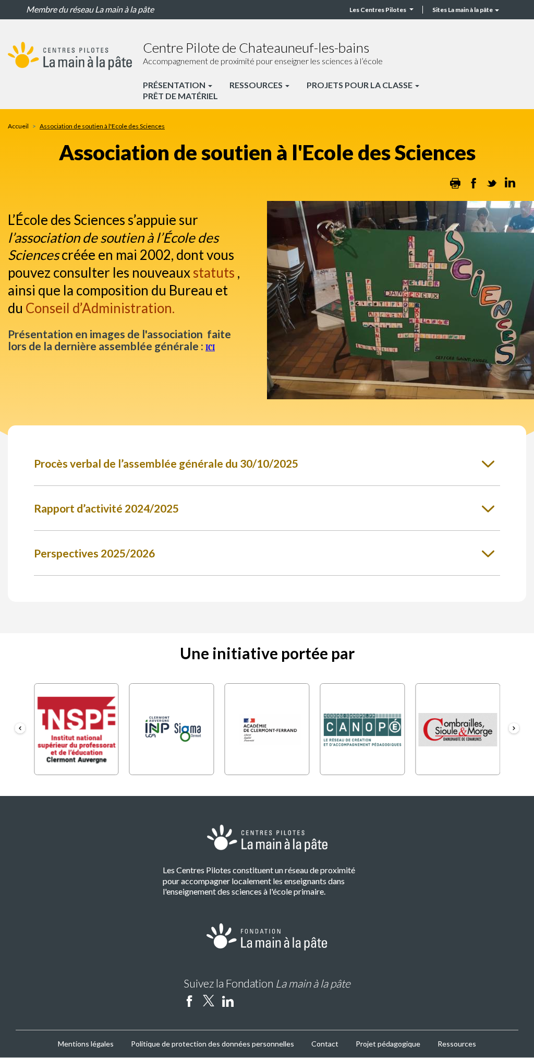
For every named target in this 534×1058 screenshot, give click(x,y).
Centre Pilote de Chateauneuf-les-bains (256, 47)
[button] (20, 729)
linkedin (228, 1000)
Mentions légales (86, 1043)
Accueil (18, 126)
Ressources (256, 85)
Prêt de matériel (180, 96)
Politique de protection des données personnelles (212, 1043)
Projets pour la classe (360, 85)
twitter (208, 1000)
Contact (324, 1043)
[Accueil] (70, 56)
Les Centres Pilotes (377, 10)
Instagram (247, 1000)
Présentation (175, 85)
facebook (189, 1000)
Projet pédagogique (388, 1043)
